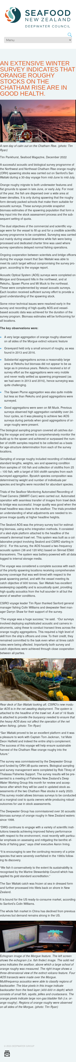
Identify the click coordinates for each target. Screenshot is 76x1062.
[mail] (7, 1053)
